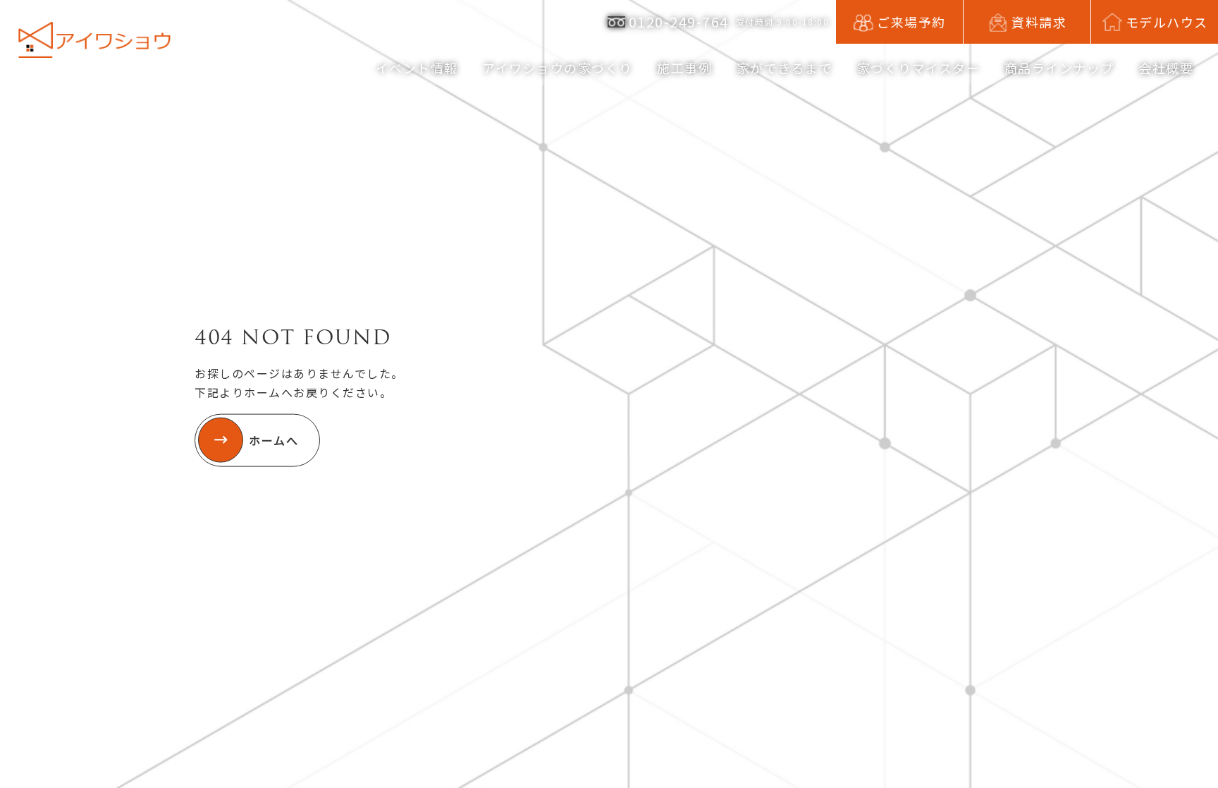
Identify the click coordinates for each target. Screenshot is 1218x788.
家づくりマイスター (918, 68)
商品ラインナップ (1059, 68)
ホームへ (273, 439)
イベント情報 (417, 68)
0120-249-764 (679, 21)
